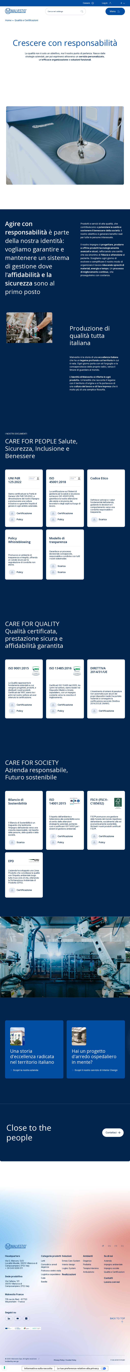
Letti (43, 1261)
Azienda (108, 1261)
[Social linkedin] (9, 1318)
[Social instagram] (26, 1318)
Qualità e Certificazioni (114, 1272)
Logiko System (69, 1268)
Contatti (108, 1278)
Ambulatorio (88, 1272)
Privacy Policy (59, 1360)
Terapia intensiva (91, 1268)
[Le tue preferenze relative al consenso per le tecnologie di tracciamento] (4, 1367)
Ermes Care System (71, 1261)
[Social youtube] (17, 1318)
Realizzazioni (69, 1274)
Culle (43, 1278)
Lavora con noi (112, 1282)
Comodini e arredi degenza (49, 1265)
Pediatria (87, 1264)
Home (8, 20)
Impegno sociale (111, 1268)
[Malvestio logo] (16, 11)
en (109, 1246)
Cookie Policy (71, 1360)
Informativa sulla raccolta (38, 1368)
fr (116, 1246)
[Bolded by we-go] (12, 1361)
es (122, 1246)
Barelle (44, 1282)
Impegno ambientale (113, 1264)
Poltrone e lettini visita (51, 1270)
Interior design (68, 1264)
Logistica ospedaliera (50, 1274)
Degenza (87, 1261)
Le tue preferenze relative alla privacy (78, 1368)
